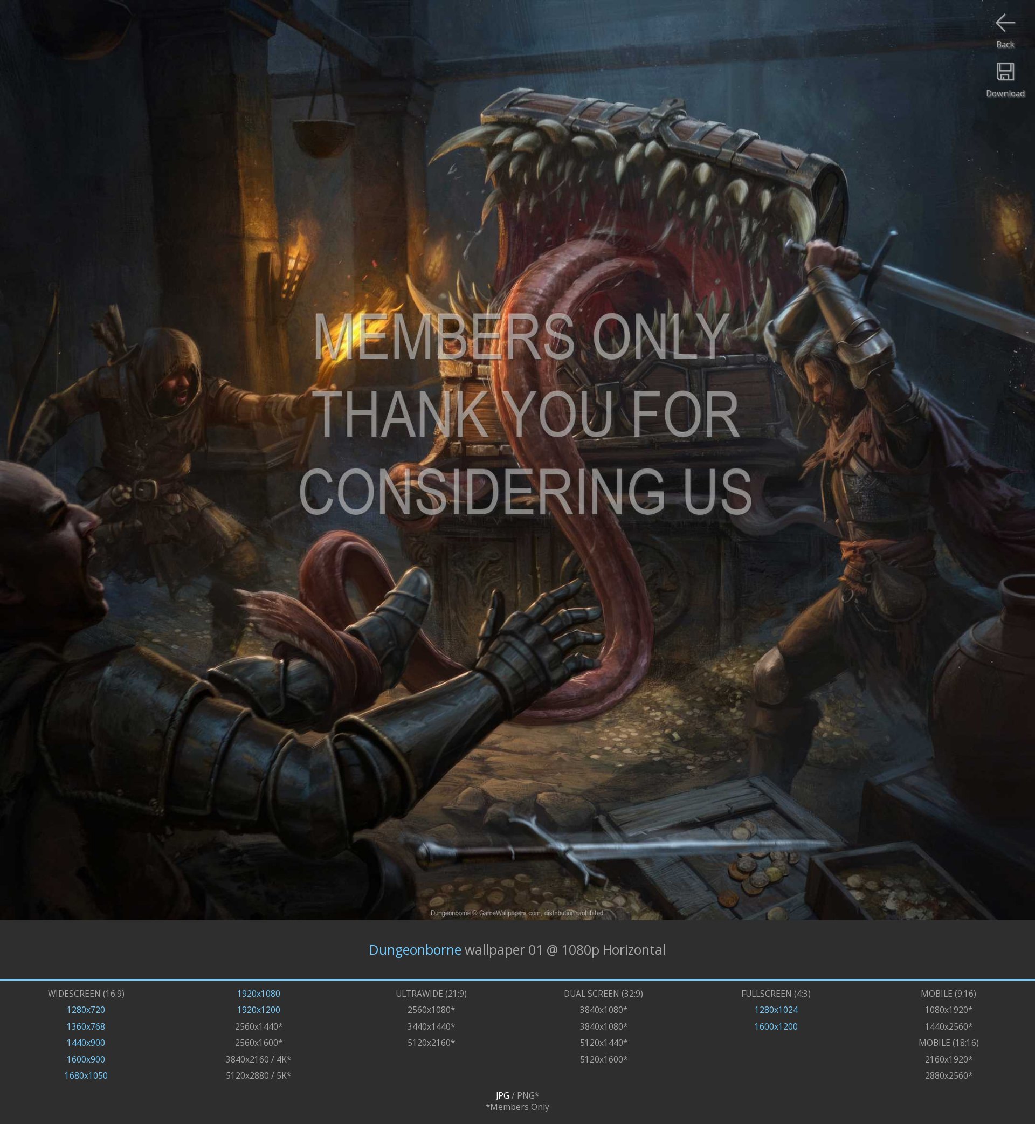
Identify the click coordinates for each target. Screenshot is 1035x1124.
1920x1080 (258, 993)
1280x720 (86, 1010)
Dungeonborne (415, 949)
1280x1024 (776, 1010)
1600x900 (86, 1059)
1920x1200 (258, 1010)
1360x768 (86, 1026)
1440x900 (86, 1043)
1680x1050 (86, 1075)
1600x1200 (776, 1026)
